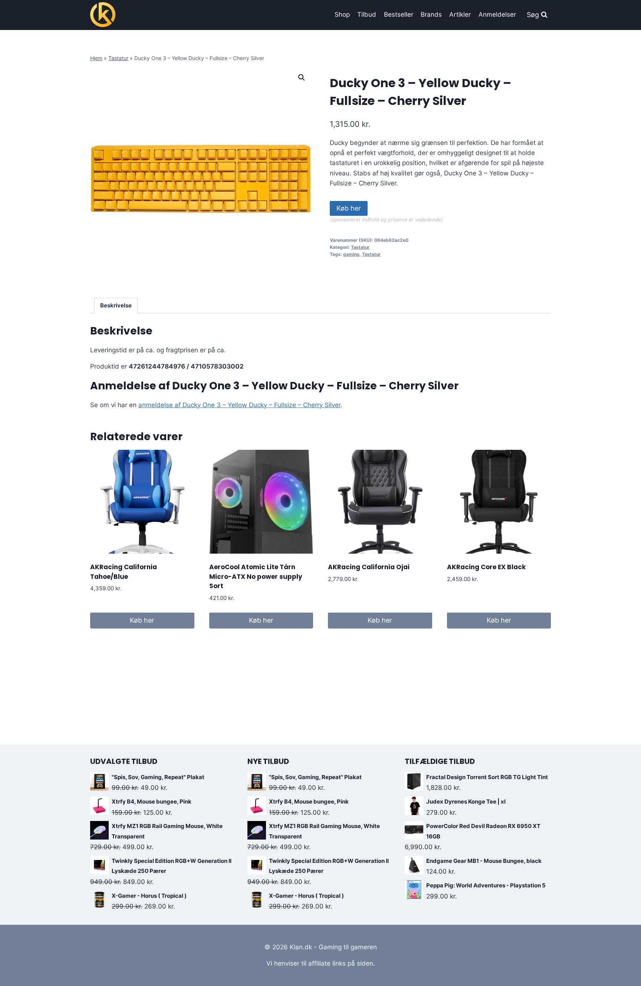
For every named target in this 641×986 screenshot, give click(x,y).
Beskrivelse (116, 305)
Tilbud (366, 14)
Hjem (96, 58)
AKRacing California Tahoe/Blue (123, 572)
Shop (342, 14)
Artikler (460, 14)
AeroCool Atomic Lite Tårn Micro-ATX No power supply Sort (255, 576)
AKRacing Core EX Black (486, 567)
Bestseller (398, 14)
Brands (431, 14)
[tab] (116, 305)
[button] (301, 77)
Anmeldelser (497, 14)
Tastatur (118, 58)
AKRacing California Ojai (369, 567)
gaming (351, 254)
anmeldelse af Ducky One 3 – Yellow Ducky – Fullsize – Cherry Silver (239, 405)
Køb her (348, 208)
